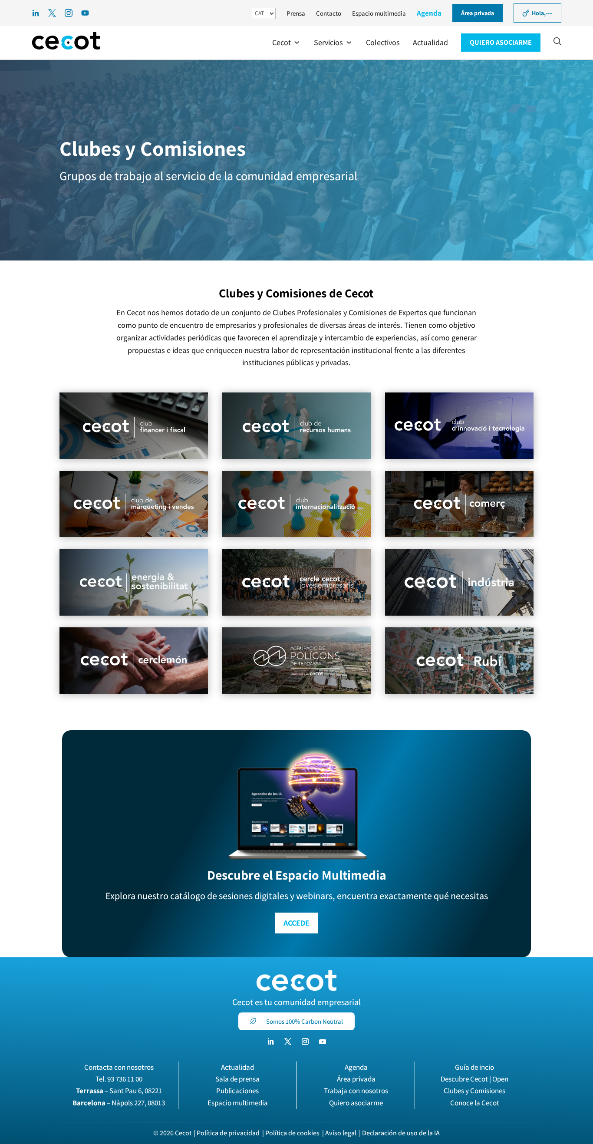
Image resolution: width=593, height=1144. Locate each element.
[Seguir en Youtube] (322, 1041)
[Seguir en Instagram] (305, 1041)
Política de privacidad (228, 1132)
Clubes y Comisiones (474, 1090)
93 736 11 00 (124, 1079)
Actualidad (237, 1067)
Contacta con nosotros (119, 1067)
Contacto (328, 13)
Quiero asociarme (356, 1103)
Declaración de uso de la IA (401, 1132)
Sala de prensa (237, 1079)
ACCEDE (296, 923)
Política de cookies (292, 1132)
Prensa (296, 13)
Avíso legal (340, 1132)
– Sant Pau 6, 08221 (119, 1090)
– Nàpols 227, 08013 (118, 1103)
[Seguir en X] (288, 1041)
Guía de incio (474, 1067)
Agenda (429, 13)
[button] (286, 42)
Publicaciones (237, 1090)
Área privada (356, 1079)
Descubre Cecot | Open (474, 1079)
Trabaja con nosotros (356, 1090)
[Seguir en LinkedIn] (270, 1041)
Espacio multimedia (379, 13)
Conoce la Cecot (474, 1103)
